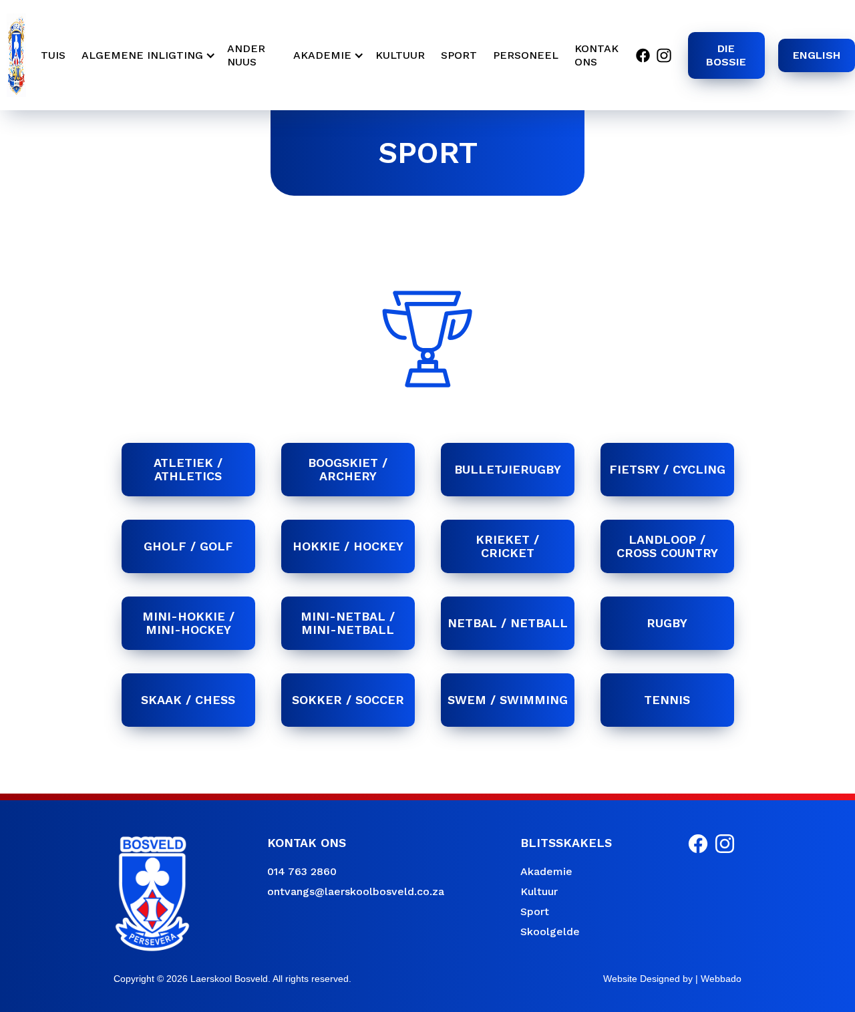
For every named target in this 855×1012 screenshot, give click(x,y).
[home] (16, 55)
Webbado (721, 978)
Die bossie (726, 55)
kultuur (400, 55)
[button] (146, 55)
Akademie (546, 871)
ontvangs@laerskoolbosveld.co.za (355, 891)
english (816, 55)
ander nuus (246, 55)
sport (459, 55)
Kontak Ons (596, 55)
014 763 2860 (302, 871)
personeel (525, 55)
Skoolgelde (550, 931)
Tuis (53, 55)
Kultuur (539, 891)
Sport (534, 911)
